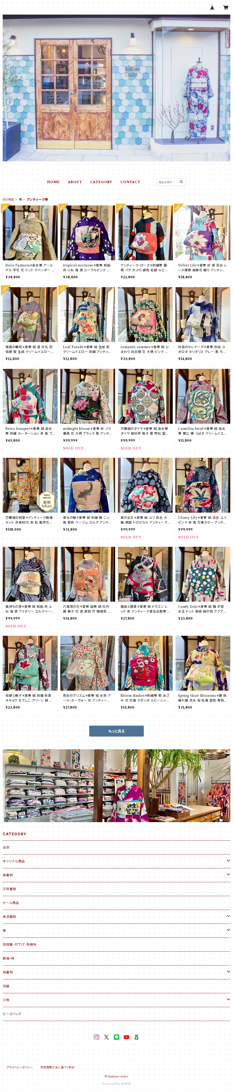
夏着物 (8, 875)
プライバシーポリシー (19, 1067)
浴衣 (6, 847)
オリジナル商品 (14, 861)
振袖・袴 (9, 958)
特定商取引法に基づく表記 (58, 1067)
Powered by (111, 1083)
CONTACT (130, 182)
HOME (53, 182)
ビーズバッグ (12, 1014)
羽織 (6, 986)
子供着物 (9, 889)
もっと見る (116, 731)
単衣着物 (9, 917)
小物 (6, 1000)
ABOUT (75, 182)
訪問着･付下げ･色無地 (20, 945)
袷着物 (8, 972)
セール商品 (11, 903)
